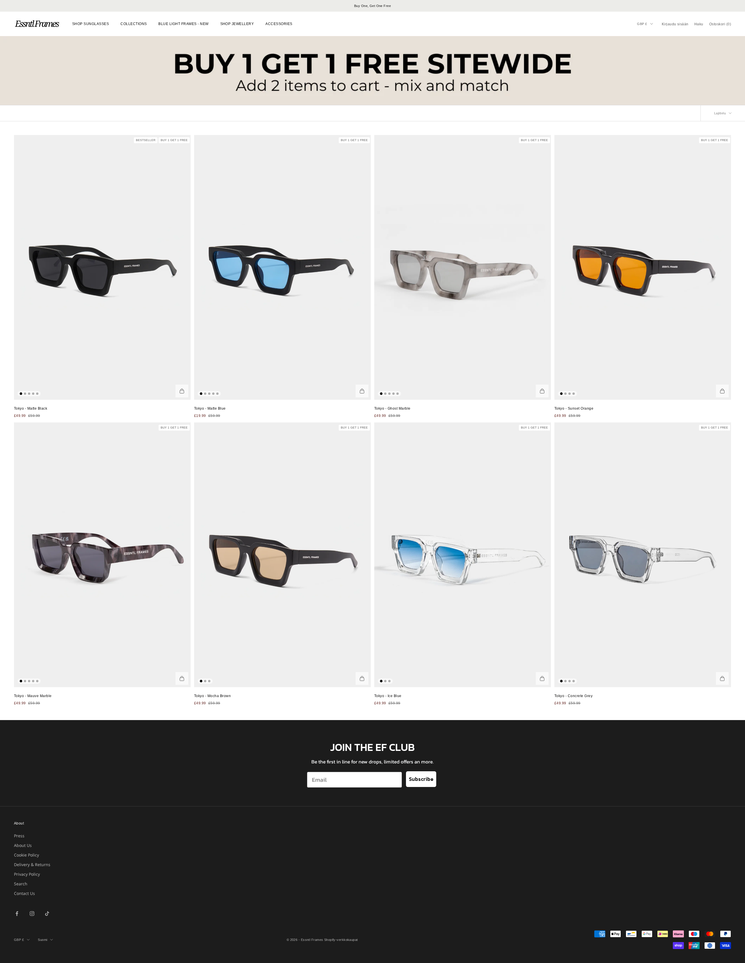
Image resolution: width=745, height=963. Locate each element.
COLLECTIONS (133, 24)
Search (20, 883)
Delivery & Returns (32, 864)
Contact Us (24, 893)
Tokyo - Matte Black (30, 408)
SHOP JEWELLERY (237, 24)
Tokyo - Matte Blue (210, 408)
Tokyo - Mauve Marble (33, 696)
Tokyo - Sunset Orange (573, 408)
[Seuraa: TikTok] (47, 913)
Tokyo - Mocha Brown (212, 696)
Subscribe (421, 779)
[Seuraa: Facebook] (17, 913)
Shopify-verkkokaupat (341, 939)
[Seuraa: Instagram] (32, 913)
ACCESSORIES (278, 24)
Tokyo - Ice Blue (388, 696)
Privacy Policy (27, 874)
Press (19, 835)
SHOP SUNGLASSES (90, 24)
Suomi (42, 939)
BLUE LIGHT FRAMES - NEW (183, 24)
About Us (23, 845)
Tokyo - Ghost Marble (392, 408)
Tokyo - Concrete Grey (573, 696)
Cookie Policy (26, 855)
